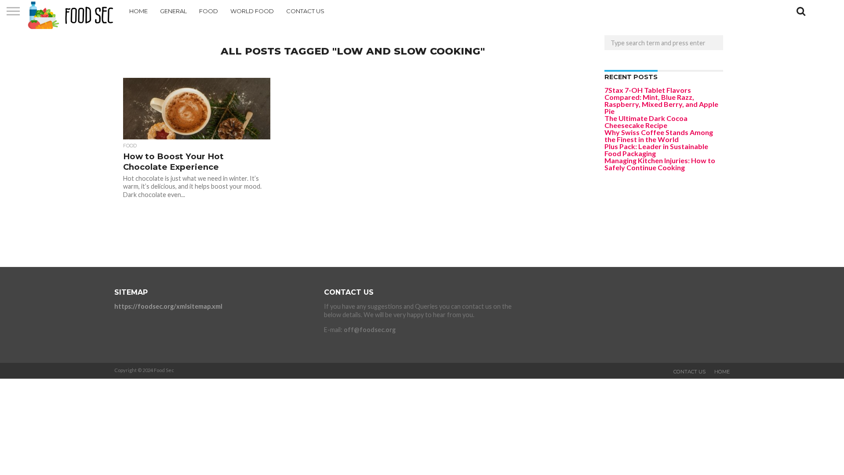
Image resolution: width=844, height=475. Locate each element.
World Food (252, 11)
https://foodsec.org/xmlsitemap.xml (168, 306)
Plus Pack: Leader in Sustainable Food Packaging (656, 149)
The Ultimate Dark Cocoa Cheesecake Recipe (646, 121)
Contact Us (305, 11)
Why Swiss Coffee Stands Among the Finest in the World (658, 135)
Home (138, 11)
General (173, 11)
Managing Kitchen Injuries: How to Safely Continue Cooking (659, 164)
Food (208, 11)
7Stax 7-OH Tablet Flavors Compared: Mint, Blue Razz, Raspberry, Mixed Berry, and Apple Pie (661, 100)
